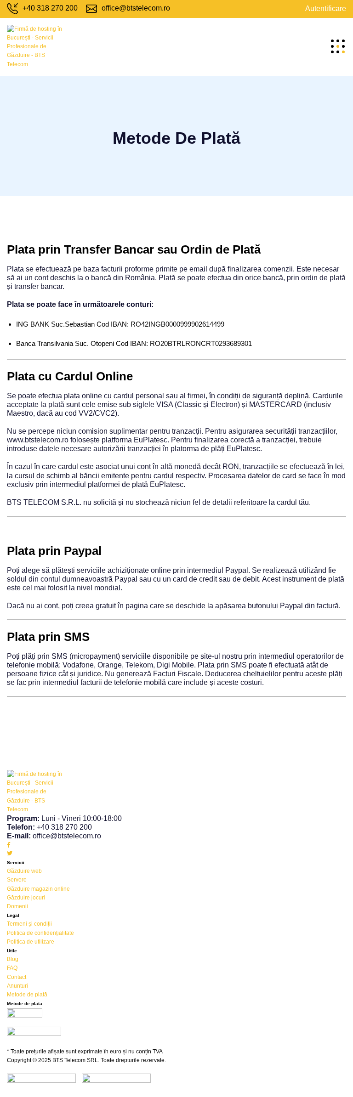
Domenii (17, 906)
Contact (16, 977)
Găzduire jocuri (26, 897)
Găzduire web (24, 871)
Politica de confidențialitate (40, 933)
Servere (17, 879)
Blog (12, 959)
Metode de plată (27, 994)
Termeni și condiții (29, 924)
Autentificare (325, 8)
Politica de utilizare (30, 942)
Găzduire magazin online (38, 889)
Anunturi (17, 986)
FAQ (12, 968)
